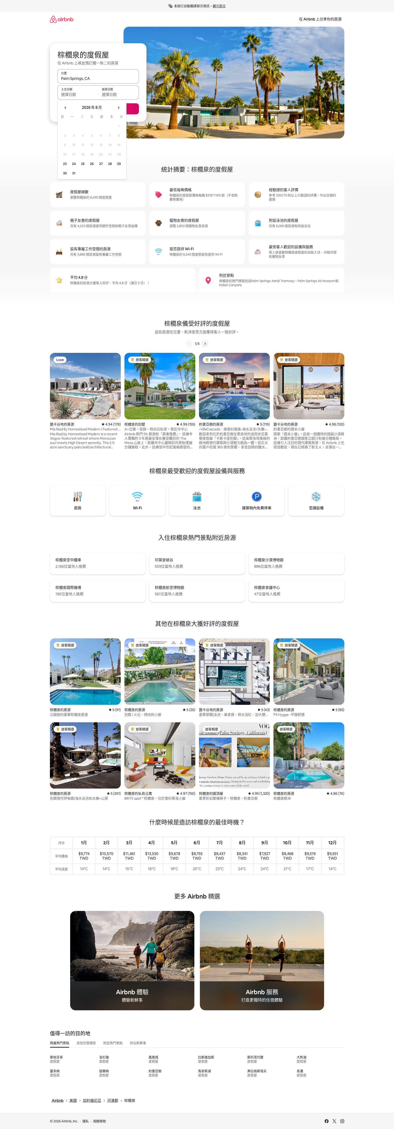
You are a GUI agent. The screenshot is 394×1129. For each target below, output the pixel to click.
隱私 (85, 1121)
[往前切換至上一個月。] (65, 107)
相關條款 (99, 1121)
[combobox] (98, 78)
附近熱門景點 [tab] (113, 1043)
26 (92, 164)
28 (110, 164)
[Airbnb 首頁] (61, 19)
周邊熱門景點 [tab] (59, 1043)
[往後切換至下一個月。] (118, 107)
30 (65, 173)
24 (74, 164)
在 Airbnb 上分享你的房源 (320, 19)
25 (83, 164)
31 (73, 173)
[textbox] (78, 94)
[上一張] (189, 343)
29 (119, 164)
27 (101, 164)
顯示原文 (219, 6)
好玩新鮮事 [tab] (138, 1043)
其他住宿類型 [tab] (86, 1043)
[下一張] (205, 343)
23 (65, 164)
